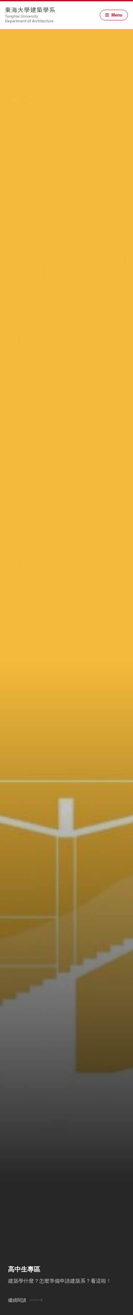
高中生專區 (24, 1268)
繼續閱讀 (17, 1300)
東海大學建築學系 (30, 15)
